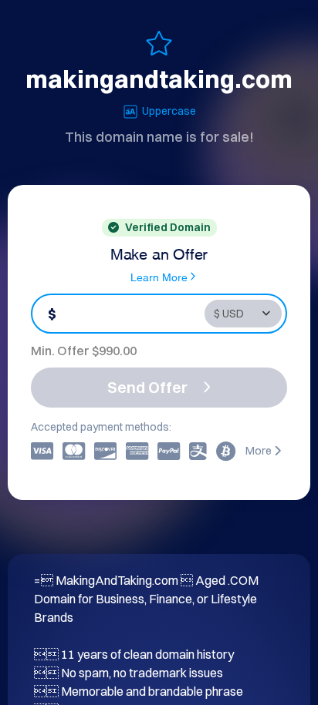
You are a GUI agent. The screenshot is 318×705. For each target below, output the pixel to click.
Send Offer (147, 387)
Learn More (159, 276)
